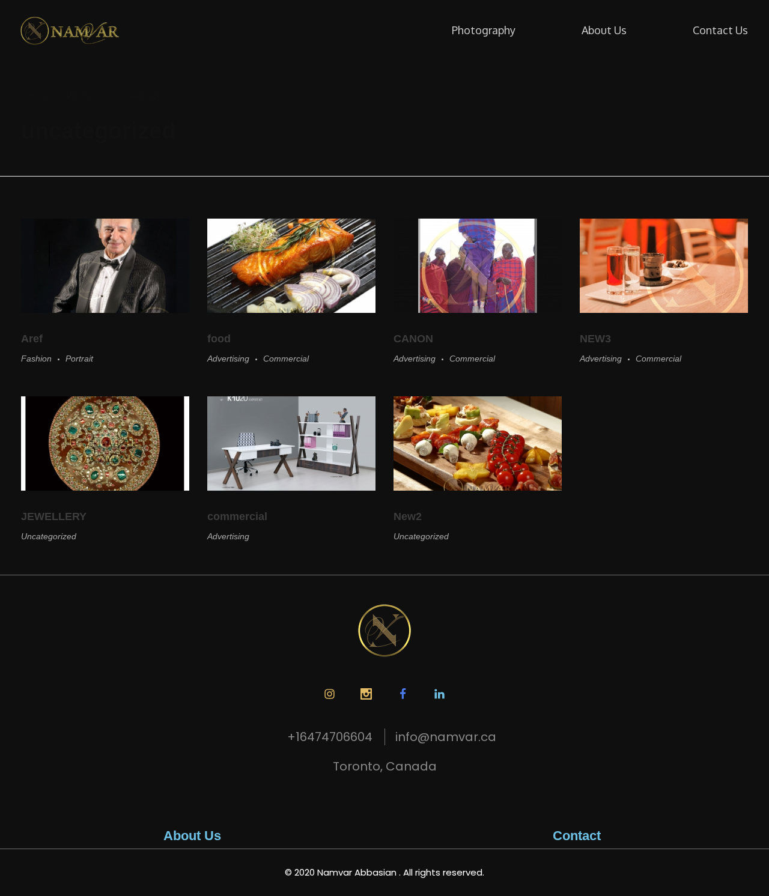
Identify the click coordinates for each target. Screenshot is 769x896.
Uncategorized (48, 536)
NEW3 (595, 339)
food (219, 339)
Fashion (36, 358)
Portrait (79, 358)
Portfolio (81, 96)
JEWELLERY (54, 516)
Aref (32, 339)
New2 (408, 516)
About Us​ (192, 835)
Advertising (228, 358)
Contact (577, 835)
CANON (413, 339)
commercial (237, 516)
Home (37, 96)
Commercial (286, 358)
